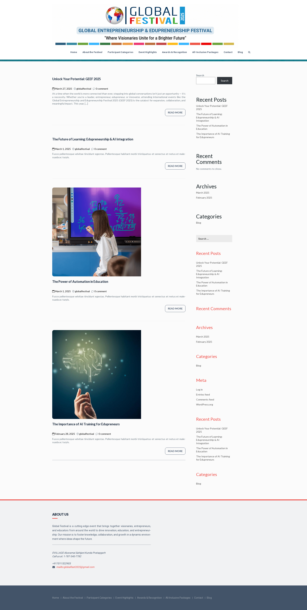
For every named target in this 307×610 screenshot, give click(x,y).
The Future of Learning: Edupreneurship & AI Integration (92, 139)
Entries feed (203, 394)
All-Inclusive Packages (205, 52)
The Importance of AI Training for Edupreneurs (86, 424)
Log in (199, 389)
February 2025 (204, 197)
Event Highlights (148, 52)
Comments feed (205, 399)
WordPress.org (204, 404)
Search (200, 75)
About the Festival (92, 52)
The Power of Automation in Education (80, 281)
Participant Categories (120, 52)
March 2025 (202, 192)
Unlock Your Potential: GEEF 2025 (76, 79)
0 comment (102, 88)
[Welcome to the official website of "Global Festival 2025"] (145, 26)
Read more (175, 112)
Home (73, 52)
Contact (228, 52)
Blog (240, 52)
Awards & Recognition (174, 52)
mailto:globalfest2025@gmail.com (75, 567)
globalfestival (83, 88)
